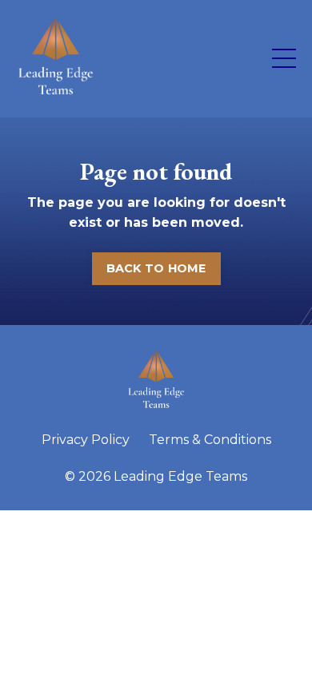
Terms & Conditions (210, 439)
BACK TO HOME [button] (156, 268)
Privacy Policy (86, 439)
